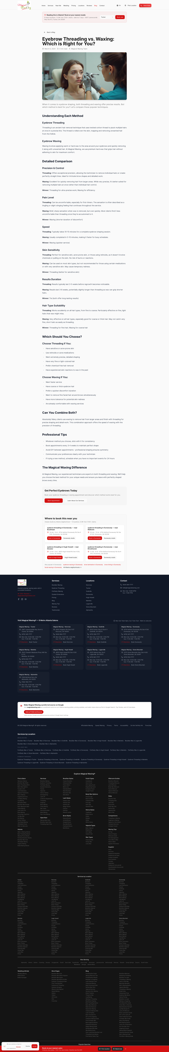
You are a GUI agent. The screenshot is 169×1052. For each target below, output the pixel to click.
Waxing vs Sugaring (124, 1001)
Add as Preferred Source (34, 712)
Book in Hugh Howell (54, 557)
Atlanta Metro (91, 964)
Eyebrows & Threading (58, 985)
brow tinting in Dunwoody (112, 564)
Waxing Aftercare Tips (92, 975)
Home (43, 5)
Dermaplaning (44, 794)
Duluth (62, 962)
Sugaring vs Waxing (113, 820)
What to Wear (112, 841)
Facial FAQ (111, 804)
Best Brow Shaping (91, 1001)
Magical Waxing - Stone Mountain (132, 649)
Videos (53, 995)
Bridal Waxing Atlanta (23, 845)
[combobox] (107, 17)
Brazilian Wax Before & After (59, 979)
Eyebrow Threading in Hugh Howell (115, 759)
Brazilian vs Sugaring (91, 979)
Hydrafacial (89, 781)
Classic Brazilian (67, 781)
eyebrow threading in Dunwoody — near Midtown (103, 529)
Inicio (109, 849)
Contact (102, 5)
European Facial (90, 789)
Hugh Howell (90, 597)
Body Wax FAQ (112, 806)
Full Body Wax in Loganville (136, 750)
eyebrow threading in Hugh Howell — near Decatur (63, 548)
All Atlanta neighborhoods (71, 567)
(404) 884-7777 (128, 584)
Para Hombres (112, 859)
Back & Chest (89, 798)
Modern (88, 818)
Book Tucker (33, 642)
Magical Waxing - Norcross (62, 627)
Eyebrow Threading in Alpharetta (76, 762)
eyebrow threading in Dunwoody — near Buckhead (62, 529)
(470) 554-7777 (129, 657)
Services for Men (45, 810)
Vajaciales (111, 863)
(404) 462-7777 (61, 657)
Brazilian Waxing (57, 585)
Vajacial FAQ (111, 810)
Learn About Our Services (75, 500)
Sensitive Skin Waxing (92, 991)
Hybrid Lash (66, 804)
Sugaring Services (23, 796)
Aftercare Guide (112, 836)
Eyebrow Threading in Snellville (70, 759)
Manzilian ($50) (22, 802)
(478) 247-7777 (129, 634)
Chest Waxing (21, 808)
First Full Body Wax (91, 1020)
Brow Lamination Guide (125, 1012)
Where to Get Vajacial (57, 989)
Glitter (87, 820)
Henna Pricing (123, 997)
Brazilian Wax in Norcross (42, 740)
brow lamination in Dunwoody (93, 564)
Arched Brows (67, 820)
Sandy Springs (130, 962)
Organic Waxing (22, 843)
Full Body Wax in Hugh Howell (99, 750)
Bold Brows (66, 828)
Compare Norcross (113, 824)
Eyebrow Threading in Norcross (48, 759)
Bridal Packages (22, 977)
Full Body (20, 889)
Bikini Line (66, 787)
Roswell (122, 962)
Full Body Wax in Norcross (42, 750)
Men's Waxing (21, 794)
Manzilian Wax (67, 792)
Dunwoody (89, 594)
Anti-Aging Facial (90, 785)
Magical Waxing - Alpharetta (28, 674)
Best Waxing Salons (124, 1022)
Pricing (73, 5)
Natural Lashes (67, 812)
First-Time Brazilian (57, 983)
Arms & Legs (89, 796)
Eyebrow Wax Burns (124, 995)
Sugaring (42, 802)
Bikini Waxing (21, 896)
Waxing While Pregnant (125, 1030)
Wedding (66, 5)
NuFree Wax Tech (90, 987)
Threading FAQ (112, 800)
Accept (34, 1046)
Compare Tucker (112, 826)
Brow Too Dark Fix (91, 1014)
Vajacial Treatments (23, 792)
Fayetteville (75, 962)
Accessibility (124, 725)
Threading (43, 800)
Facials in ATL (21, 789)
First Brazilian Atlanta (91, 977)
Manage (18, 1046)
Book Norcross (68, 642)
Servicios (110, 851)
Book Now (147, 5)
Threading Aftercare (113, 783)
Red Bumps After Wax (91, 1028)
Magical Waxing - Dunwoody (130, 627)
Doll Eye (65, 810)
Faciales (110, 861)
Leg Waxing (21, 800)
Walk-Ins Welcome (23, 826)
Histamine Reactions (91, 1024)
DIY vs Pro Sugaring (91, 1016)
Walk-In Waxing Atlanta (24, 832)
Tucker (88, 588)
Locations (81, 5)
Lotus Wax (88, 843)
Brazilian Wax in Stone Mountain (28, 744)
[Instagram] (22, 599)
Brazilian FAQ (112, 798)
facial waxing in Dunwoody (53, 567)
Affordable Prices (22, 824)
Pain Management (113, 838)
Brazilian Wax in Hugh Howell (97, 740)
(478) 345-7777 (27, 634)
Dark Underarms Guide (125, 1016)
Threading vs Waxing (114, 818)
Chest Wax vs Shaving (125, 1005)
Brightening (89, 830)
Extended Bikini (67, 789)
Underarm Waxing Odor (92, 1010)
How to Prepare (112, 834)
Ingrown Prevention (113, 843)
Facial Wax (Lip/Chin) (23, 814)
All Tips (110, 832)
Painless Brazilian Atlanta (24, 838)
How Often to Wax (113, 839)
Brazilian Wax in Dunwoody (77, 740)
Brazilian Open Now (45, 822)
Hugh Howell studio (71, 557)
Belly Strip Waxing (124, 1020)
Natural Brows (67, 818)
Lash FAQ (111, 802)
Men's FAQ (111, 812)
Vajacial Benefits (123, 987)
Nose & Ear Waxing (91, 1009)
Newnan (116, 962)
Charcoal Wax (89, 839)
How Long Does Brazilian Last (94, 1032)
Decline (28, 1046)
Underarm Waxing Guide (92, 1018)
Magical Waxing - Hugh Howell (63, 649)
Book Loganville (102, 665)
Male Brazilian (67, 791)
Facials (42, 789)
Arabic (87, 816)
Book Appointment (54, 500)
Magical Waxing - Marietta (27, 649)
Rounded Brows (67, 824)
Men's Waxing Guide (124, 1034)
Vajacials (42, 791)
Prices (19, 915)
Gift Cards (54, 997)
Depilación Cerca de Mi (114, 865)
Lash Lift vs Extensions (125, 1024)
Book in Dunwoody (54, 538)
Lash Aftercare (112, 785)
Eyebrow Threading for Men (59, 981)
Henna (19, 890)
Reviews (89, 5)
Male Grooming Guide (92, 985)
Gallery (54, 993)
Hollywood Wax (67, 783)
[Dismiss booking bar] (125, 1049)
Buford (35, 962)
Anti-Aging (89, 832)
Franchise (148, 725)
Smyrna (137, 962)
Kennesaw (92, 962)
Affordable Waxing (87, 725)
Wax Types (43, 808)
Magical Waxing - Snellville (95, 627)
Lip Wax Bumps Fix (124, 1009)
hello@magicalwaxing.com (131, 588)
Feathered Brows (67, 826)
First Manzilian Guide (125, 1003)
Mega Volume (66, 806)
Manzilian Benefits (124, 983)
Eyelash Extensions (58, 594)
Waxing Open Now (45, 820)
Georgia (84, 964)
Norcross (89, 585)
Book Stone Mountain (138, 665)
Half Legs (88, 804)
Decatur (48, 962)
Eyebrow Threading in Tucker (27, 759)
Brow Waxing (21, 812)
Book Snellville (101, 642)
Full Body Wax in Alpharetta (49, 753)
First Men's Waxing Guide (126, 1036)
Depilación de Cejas (113, 855)
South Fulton (144, 962)
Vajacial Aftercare (113, 791)
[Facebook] (19, 599)
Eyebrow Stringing (57, 987)
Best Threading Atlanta (24, 834)
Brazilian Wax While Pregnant (60, 975)
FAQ (53, 999)
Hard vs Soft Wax (124, 981)
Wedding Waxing (22, 973)
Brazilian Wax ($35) (23, 783)
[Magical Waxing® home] (24, 5)
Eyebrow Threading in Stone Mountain (52, 762)
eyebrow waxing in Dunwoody (73, 564)
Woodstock (77, 964)
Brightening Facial (91, 787)
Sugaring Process (124, 1028)
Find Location (132, 5)
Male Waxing (43, 812)
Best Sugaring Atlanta (92, 1022)
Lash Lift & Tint (22, 810)
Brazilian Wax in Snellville (59, 740)
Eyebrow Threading (58, 588)
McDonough (108, 962)
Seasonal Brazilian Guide (126, 1032)
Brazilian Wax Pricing (23, 804)
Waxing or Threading (91, 999)
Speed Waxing (100, 725)
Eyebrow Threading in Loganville (28, 762)
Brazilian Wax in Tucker (25, 740)
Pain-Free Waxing (45, 814)
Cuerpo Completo (113, 857)
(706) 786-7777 (27, 682)
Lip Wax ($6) (21, 816)
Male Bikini (66, 794)
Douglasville (55, 962)
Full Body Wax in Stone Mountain (28, 753)
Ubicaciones (111, 869)
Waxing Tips (56, 604)
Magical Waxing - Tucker (27, 627)
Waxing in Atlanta (22, 781)
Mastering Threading (125, 975)
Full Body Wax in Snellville (61, 750)
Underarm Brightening (46, 798)
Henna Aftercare (112, 792)
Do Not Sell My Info (137, 725)
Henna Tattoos (22, 820)
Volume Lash (66, 802)
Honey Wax (89, 841)
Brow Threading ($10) (24, 785)
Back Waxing (43, 804)
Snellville (89, 591)
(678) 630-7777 (27, 659)
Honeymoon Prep (124, 993)
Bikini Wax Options (23, 787)
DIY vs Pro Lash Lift (124, 1014)
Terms (116, 725)
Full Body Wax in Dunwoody (79, 750)
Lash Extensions (22, 791)
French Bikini (66, 785)
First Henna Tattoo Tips (92, 1036)
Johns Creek (83, 962)
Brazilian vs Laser (124, 977)
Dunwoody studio (69, 538)
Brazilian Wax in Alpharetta (48, 744)
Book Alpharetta (34, 690)
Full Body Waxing (57, 591)
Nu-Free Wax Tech (124, 1026)
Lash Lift (42, 796)
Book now (120, 17)
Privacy (109, 725)
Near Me (58, 5)
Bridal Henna (89, 814)
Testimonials (56, 610)
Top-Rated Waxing (23, 822)
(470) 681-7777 (95, 657)
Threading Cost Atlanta (92, 1034)
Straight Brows (67, 822)
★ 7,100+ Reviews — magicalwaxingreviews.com (26, 594)
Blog (95, 5)
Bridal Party (122, 991)
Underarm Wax (90, 800)
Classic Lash (66, 800)
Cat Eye (65, 808)
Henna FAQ (111, 808)
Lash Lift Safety (90, 1012)
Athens (30, 962)
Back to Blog (51, 32)
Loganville (89, 604)
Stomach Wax (89, 806)
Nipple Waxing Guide (91, 1026)
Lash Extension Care (91, 981)
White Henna (89, 822)
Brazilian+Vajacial (22, 908)
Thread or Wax (89, 995)
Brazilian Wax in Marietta (115, 740)
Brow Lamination (22, 903)
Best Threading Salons (92, 1003)
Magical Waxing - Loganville (96, 649)
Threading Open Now (46, 824)
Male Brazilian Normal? (125, 1007)
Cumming (41, 962)
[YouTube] (26, 599)
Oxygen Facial (89, 791)
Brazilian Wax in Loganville (133, 740)
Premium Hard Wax (23, 906)
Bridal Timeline (90, 993)
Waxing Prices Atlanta (23, 836)
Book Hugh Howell (69, 665)
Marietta (88, 600)
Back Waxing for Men (23, 806)
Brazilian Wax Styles (57, 977)
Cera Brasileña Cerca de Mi (115, 867)
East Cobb (68, 962)
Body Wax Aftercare (113, 787)
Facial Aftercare (112, 789)
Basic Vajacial (89, 828)
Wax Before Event (90, 1030)
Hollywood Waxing (91, 983)
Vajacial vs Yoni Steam (114, 822)
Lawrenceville (100, 962)
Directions (24, 642)
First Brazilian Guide (91, 973)
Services (50, 5)
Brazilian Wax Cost (23, 839)
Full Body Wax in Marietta (118, 750)
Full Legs (88, 802)
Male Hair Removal (91, 1007)
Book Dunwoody (136, 642)
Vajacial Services (90, 989)
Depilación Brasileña (114, 853)
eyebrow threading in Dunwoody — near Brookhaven (103, 548)
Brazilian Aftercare (113, 781)
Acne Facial (89, 783)
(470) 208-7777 (95, 634)
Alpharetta (89, 610)
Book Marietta (33, 667)
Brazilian (20, 881)
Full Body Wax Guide (124, 1018)
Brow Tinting (21, 904)
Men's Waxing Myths (125, 985)
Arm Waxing (21, 818)
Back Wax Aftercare (91, 1005)
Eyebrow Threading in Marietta (137, 759)
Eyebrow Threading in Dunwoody (91, 759)
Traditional (88, 812)
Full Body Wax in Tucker (25, 750)
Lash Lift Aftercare (124, 1010)
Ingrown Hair (89, 834)
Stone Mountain (91, 607)
